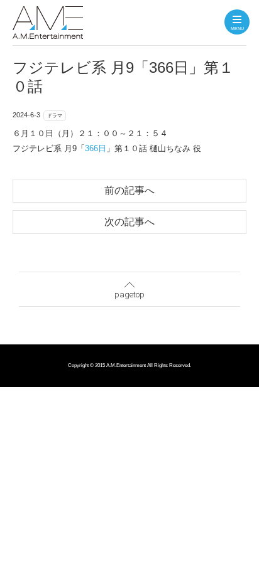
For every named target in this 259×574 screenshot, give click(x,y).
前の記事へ (129, 190)
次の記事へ (129, 222)
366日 (95, 148)
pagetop (129, 294)
